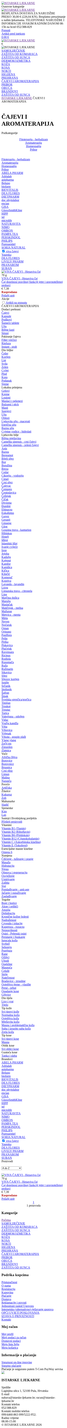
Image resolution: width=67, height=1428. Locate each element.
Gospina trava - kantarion (16, 529)
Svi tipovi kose (10, 1038)
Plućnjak (6, 648)
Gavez (5, 516)
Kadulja (6, 557)
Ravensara (7, 652)
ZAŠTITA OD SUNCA (15, 57)
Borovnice (7, 764)
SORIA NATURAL (13, 247)
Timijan (5, 702)
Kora (4, 377)
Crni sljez (7, 482)
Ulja (4, 326)
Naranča (6, 781)
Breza (4, 468)
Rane (4, 954)
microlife (6, 220)
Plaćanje (6, 1295)
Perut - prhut (8, 987)
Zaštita (5, 882)
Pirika (4, 641)
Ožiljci (5, 957)
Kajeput (6, 560)
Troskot (5, 706)
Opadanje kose (10, 991)
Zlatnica (6, 750)
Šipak (4, 696)
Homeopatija (33, 146)
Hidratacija (7, 865)
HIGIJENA (8, 74)
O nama (6, 1285)
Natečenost (8, 977)
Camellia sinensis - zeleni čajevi (20, 445)
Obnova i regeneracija (14, 872)
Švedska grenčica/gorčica (16, 699)
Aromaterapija (33, 142)
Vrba (4, 726)
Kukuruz (6, 794)
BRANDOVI (9, 91)
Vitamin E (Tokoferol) (14, 845)
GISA (5, 206)
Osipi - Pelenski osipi (13, 933)
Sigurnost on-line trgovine (16, 1362)
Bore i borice (9, 903)
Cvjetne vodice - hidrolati (16, 431)
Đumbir (6, 506)
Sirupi (5, 333)
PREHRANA (9, 77)
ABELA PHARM (12, 173)
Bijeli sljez (7, 458)
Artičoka (6, 787)
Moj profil (7, 1334)
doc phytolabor (10, 200)
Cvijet (5, 370)
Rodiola (6, 658)
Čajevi (5, 312)
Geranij (5, 519)
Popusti (5, 30)
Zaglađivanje (9, 896)
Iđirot (4, 540)
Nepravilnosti (9, 930)
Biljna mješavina (11, 438)
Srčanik (5, 686)
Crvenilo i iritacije (12, 923)
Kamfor (6, 563)
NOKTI (6, 71)
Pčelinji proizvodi (11, 821)
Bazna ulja (7, 428)
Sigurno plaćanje (11, 1365)
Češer (4, 353)
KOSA (5, 67)
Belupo (5, 183)
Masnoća (6, 967)
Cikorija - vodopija (12, 475)
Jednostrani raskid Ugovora (17, 1306)
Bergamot (7, 455)
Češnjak (6, 496)
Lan (3, 814)
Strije (4, 974)
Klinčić (5, 574)
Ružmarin (7, 669)
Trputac (5, 709)
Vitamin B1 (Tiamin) (13, 828)
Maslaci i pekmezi (12, 401)
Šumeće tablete (10, 323)
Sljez (4, 675)
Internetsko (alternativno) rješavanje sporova (27, 1309)
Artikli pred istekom (13, 33)
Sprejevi (6, 411)
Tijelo (4, 1004)
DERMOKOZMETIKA (16, 60)
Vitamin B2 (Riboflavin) (15, 831)
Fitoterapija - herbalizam (33, 139)
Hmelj (5, 536)
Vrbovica (6, 730)
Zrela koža (7, 1032)
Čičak (4, 499)
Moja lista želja (10, 1344)
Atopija (5, 909)
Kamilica (6, 567)
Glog (4, 526)
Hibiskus (6, 533)
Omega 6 (6, 852)
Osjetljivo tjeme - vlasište (16, 984)
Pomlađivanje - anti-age (15, 889)
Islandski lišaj (9, 543)
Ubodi (5, 960)
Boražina (6, 465)
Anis (4, 448)
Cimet (5, 479)
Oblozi (5, 418)
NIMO (5, 227)
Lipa (4, 594)
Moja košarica (9, 1347)
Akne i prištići (9, 906)
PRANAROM (10, 264)
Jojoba (5, 553)
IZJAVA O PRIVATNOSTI (17, 1316)
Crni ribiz (7, 770)
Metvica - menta (10, 614)
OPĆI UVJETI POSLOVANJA (20, 1312)
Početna (6, 1220)
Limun (5, 774)
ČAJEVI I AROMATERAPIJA (20, 81)
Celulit (5, 970)
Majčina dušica (10, 597)
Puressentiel (8, 244)
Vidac (4, 719)
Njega (5, 869)
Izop (4, 550)
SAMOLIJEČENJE (13, 50)
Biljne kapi (7, 329)
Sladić (5, 804)
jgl (2, 217)
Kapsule (6, 316)
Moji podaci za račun (13, 1337)
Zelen (4, 367)
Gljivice (6, 994)
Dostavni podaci (11, 1340)
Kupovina (7, 1292)
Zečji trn (6, 743)
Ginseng (6, 523)
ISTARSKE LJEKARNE (16, 98)
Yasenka (6, 254)
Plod (4, 373)
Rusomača (7, 662)
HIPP (4, 213)
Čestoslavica (8, 492)
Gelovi (5, 390)
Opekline (6, 964)
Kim (4, 811)
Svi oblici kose (10, 1049)
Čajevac (6, 485)
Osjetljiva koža (10, 1018)
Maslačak (7, 604)
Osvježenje (8, 875)
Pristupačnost (9, 1282)
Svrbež (5, 943)
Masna (5, 1042)
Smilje (5, 682)
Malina (5, 777)
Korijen (5, 356)
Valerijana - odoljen (12, 716)
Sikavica (6, 672)
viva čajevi (12, 251)
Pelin (4, 638)
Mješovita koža (10, 1021)
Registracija (8, 1289)
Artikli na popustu (16, 302)
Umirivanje (8, 879)
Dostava (6, 1299)
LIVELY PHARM (12, 261)
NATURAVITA (11, 223)
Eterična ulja (8, 424)
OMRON (7, 230)
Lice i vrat (7, 1001)
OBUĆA (6, 88)
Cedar (5, 472)
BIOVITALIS (9, 189)
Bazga (5, 451)
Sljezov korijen (10, 679)
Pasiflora (6, 635)
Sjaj (3, 886)
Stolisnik (6, 689)
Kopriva (6, 580)
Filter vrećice (9, 339)
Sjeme (5, 384)
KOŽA (5, 64)
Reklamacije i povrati (13, 1302)
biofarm (6, 186)
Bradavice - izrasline (13, 981)
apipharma (7, 179)
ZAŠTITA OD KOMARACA (19, 54)
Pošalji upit (8, 295)
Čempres (6, 489)
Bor (3, 462)
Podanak (6, 380)
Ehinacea (6, 509)
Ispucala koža (9, 940)
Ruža (4, 665)
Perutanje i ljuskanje (13, 937)
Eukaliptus (7, 513)
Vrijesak (6, 733)
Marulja (6, 601)
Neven (5, 621)
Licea (4, 587)
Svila (4, 363)
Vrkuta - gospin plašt (13, 736)
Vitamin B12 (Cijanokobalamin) (20, 838)
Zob (3, 797)
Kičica (5, 570)
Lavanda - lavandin (12, 584)
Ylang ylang (8, 740)
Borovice (6, 760)
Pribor (33, 149)
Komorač (6, 577)
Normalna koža (10, 1015)
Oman (5, 628)
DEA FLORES (10, 193)
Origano (6, 631)
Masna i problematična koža (17, 1025)
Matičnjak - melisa (12, 607)
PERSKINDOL (10, 237)
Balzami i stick (10, 404)
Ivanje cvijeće (9, 546)
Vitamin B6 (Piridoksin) (15, 835)
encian (5, 203)
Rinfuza (6, 343)
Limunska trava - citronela (16, 591)
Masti (4, 407)
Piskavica (7, 645)
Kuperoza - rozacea (12, 926)
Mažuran (6, 611)
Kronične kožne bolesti (15, 916)
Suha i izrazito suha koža (16, 1028)
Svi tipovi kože (10, 1011)
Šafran (5, 692)
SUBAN (6, 268)
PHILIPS (6, 240)
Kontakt (6, 1319)
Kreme (5, 394)
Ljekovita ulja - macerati (15, 421)
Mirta (4, 618)
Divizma (6, 502)
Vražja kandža (9, 723)
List (3, 360)
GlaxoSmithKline (11, 210)
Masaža (5, 862)
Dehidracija (8, 913)
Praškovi (6, 319)
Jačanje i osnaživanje (13, 892)
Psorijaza (6, 950)
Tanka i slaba (9, 1055)
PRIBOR (6, 84)
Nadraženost (8, 920)
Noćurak (6, 624)
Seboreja (6, 947)
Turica (5, 713)
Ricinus (5, 655)
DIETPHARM (10, 196)
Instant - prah (9, 346)
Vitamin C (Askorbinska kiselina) (21, 842)
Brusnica (6, 767)
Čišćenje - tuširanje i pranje (17, 859)
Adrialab (6, 176)
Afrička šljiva (9, 757)
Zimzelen (6, 747)
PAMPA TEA (9, 234)
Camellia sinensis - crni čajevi (18, 441)
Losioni (5, 397)
